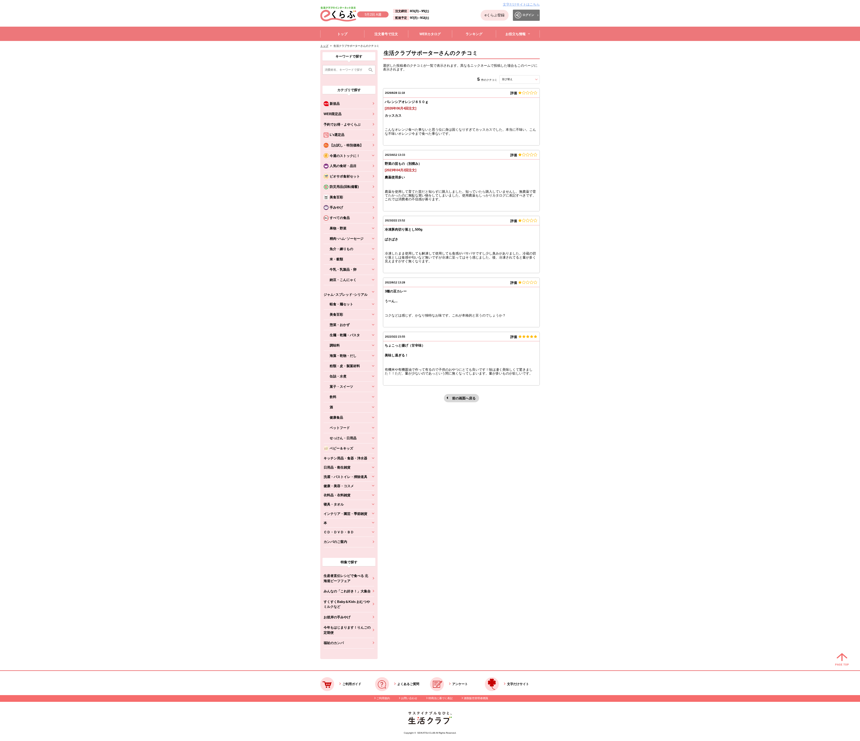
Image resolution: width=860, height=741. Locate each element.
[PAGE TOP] (842, 659)
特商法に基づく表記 (440, 698)
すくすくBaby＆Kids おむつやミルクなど (347, 604)
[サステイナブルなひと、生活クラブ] (430, 723)
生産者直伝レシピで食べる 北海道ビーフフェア (346, 578)
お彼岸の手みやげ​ (337, 617)
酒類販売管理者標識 (476, 698)
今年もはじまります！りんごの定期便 (347, 629)
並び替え (515, 79)
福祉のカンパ (334, 643)
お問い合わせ (409, 698)
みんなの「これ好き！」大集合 (347, 591)
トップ (324, 45)
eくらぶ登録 (495, 15)
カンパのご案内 (335, 542)
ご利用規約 (383, 698)
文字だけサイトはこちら (521, 4)
